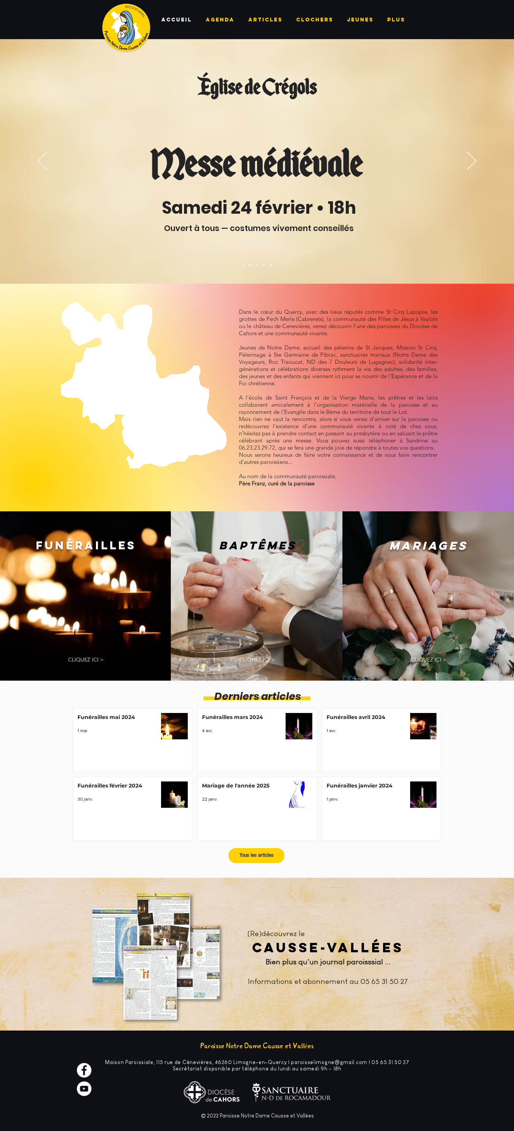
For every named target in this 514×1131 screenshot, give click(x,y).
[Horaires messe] (270, 265)
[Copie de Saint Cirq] (243, 265)
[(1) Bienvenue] (257, 265)
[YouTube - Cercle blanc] (84, 1088)
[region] (145, 393)
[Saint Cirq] (250, 265)
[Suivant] (471, 161)
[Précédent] (42, 161)
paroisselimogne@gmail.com (329, 1062)
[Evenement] (264, 265)
